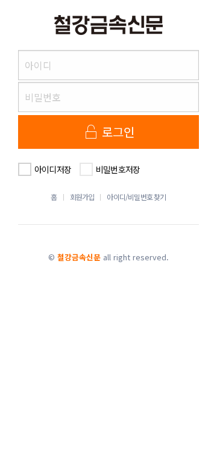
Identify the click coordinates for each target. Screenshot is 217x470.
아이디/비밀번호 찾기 (136, 197)
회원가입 (82, 197)
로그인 (116, 131)
